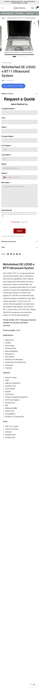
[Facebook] (8, 254)
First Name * (7, 146)
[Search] (32, 8)
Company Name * (8, 109)
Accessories (30, 13)
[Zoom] (34, 23)
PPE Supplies (19, 13)
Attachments (7, 210)
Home (3, 18)
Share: (4, 254)
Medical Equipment (7, 13)
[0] (35, 8)
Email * (4, 164)
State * (4, 127)
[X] (11, 254)
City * (4, 118)
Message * (6, 182)
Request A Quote (7, 94)
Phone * (5, 173)
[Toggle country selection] (5, 177)
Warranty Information (9, 241)
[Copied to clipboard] (20, 254)
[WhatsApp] (17, 254)
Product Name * (8, 136)
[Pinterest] (14, 254)
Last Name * (7, 155)
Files (3, 247)
